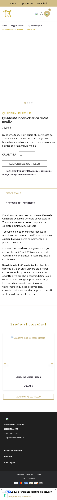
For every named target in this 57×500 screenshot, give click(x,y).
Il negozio (14, 3)
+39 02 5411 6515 (11, 433)
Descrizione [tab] (13, 193)
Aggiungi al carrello (24, 163)
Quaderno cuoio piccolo (29, 377)
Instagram (31, 444)
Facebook (23, 444)
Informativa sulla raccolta (17, 496)
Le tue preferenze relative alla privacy (31, 491)
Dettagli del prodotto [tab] (20, 203)
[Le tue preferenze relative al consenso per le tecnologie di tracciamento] (4, 495)
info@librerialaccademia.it (14, 438)
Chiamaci (28, 3)
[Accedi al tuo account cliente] (41, 14)
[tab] (25, 103)
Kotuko (32, 478)
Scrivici (42, 3)
